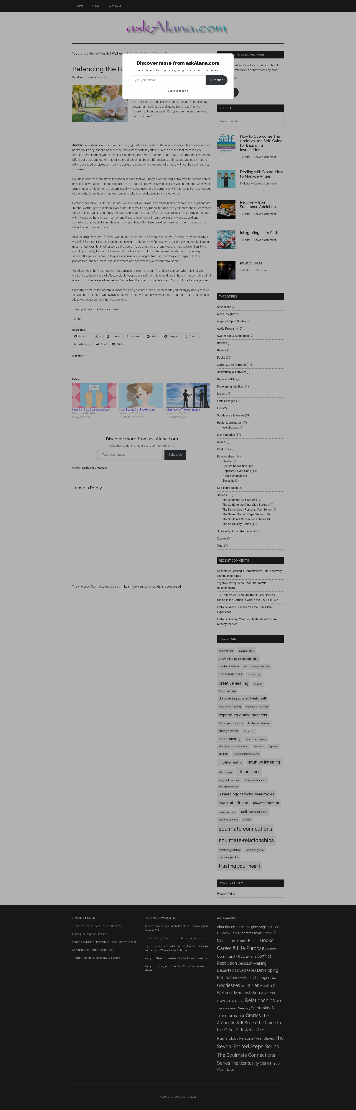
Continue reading (178, 90)
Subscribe (216, 80)
